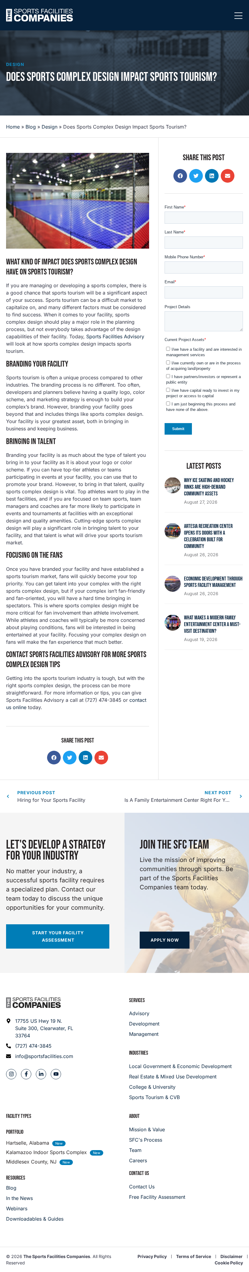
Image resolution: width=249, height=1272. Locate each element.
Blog (31, 127)
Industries (138, 1053)
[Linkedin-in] (41, 1074)
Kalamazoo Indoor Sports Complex (46, 1152)
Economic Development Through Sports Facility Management (213, 582)
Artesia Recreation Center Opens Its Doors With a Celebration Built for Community (208, 536)
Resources (15, 1178)
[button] (54, 757)
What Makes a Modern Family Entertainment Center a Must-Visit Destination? (212, 624)
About (134, 1116)
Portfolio (14, 1132)
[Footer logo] (33, 1002)
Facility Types (18, 1116)
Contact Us (139, 1173)
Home (13, 127)
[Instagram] (11, 1074)
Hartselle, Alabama (27, 1143)
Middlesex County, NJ (31, 1162)
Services (137, 1000)
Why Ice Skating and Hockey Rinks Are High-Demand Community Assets (209, 487)
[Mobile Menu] (238, 16)
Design (15, 64)
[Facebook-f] (26, 1074)
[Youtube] (56, 1074)
